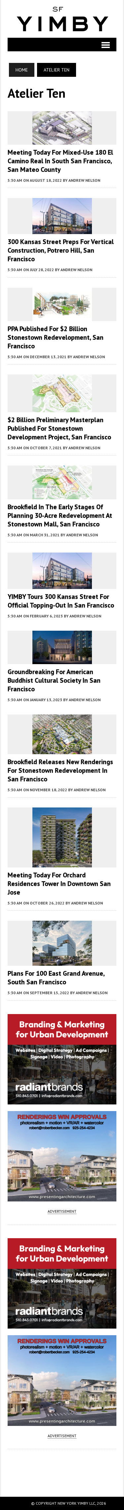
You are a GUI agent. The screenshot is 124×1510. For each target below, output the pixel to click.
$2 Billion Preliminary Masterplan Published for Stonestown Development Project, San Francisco (59, 428)
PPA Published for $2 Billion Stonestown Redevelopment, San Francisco (55, 337)
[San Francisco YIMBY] (62, 18)
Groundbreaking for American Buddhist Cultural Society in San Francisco (54, 680)
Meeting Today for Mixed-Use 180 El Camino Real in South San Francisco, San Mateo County (60, 161)
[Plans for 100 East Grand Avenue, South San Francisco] (62, 961)
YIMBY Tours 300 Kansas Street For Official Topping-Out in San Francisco (61, 600)
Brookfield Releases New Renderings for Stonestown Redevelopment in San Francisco (60, 770)
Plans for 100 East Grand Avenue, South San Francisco (56, 977)
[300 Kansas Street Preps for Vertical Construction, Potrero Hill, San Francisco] (62, 229)
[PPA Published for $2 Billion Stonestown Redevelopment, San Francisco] (62, 316)
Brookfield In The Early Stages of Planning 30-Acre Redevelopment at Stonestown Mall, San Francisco (60, 515)
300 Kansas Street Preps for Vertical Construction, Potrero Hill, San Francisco (61, 250)
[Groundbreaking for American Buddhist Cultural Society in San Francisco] (62, 659)
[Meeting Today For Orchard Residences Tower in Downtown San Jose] (62, 862)
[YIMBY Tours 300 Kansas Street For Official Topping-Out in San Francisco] (62, 584)
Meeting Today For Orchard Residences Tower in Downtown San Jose (59, 884)
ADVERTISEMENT (62, 1211)
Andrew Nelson (84, 180)
